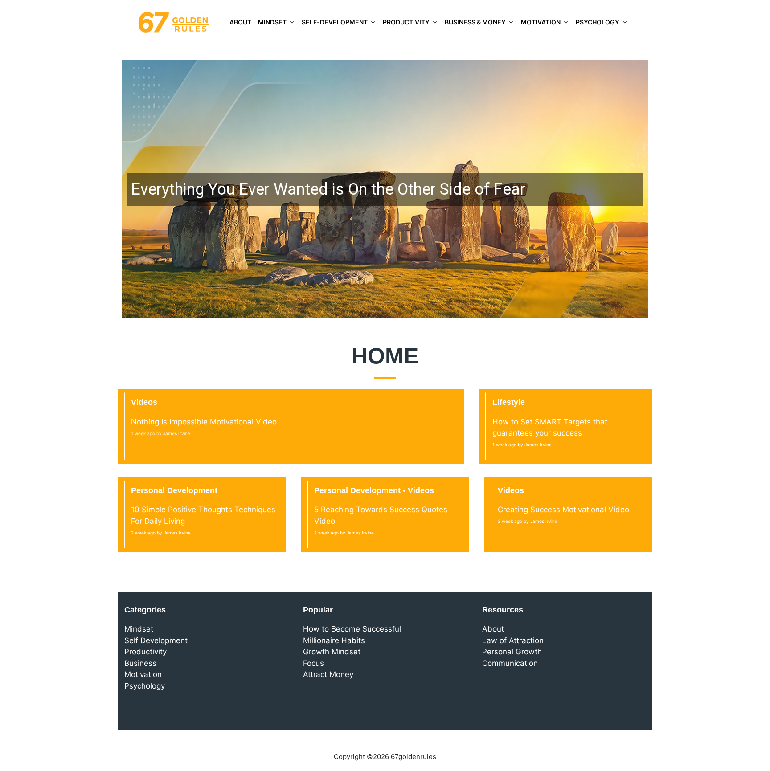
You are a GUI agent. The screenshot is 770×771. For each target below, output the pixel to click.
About (240, 22)
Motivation (541, 22)
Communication (510, 663)
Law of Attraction (513, 640)
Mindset (272, 22)
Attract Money (328, 674)
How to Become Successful (352, 628)
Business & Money (475, 22)
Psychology (597, 22)
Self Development (156, 640)
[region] (385, 189)
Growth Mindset (331, 651)
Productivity (406, 22)
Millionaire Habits (334, 640)
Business (140, 663)
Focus (313, 663)
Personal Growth (512, 651)
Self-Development (335, 22)
